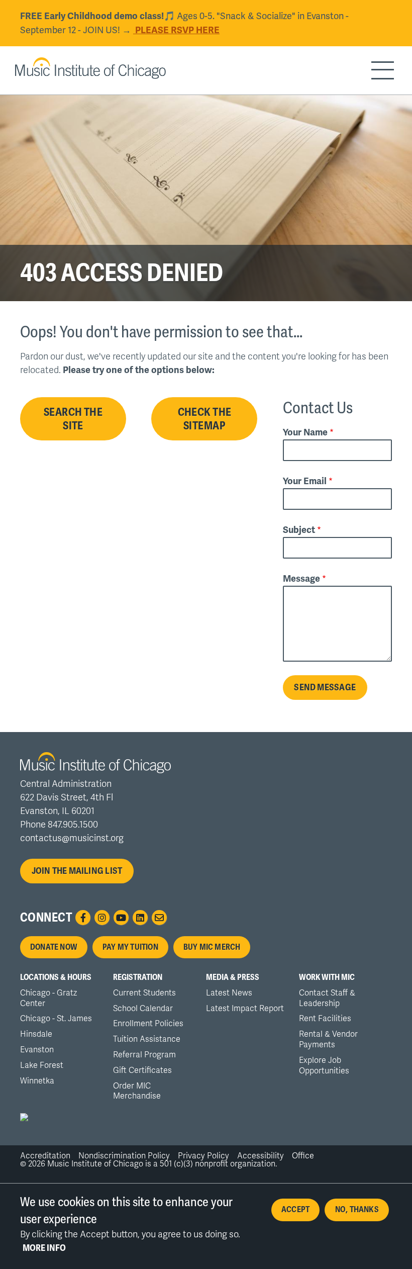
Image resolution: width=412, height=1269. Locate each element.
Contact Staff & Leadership (327, 998)
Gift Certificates (142, 1070)
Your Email (305, 480)
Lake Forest (41, 1065)
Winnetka (37, 1081)
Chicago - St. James (56, 1019)
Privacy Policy (203, 1156)
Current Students (144, 993)
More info (44, 1247)
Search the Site (73, 418)
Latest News (229, 993)
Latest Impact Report (245, 1009)
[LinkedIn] (140, 917)
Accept (295, 1210)
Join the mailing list (77, 870)
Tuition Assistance (146, 1039)
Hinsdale (36, 1034)
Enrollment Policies (148, 1024)
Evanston (37, 1050)
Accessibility (260, 1156)
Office (303, 1156)
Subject (299, 529)
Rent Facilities (325, 1019)
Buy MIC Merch (212, 947)
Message (301, 578)
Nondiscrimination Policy (124, 1156)
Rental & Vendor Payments (328, 1039)
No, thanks (357, 1210)
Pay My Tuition (130, 947)
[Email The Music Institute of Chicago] (159, 917)
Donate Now (53, 947)
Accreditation (45, 1156)
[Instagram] (102, 917)
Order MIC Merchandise (137, 1091)
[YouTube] (121, 917)
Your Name (305, 431)
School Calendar (143, 1009)
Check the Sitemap (205, 418)
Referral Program (144, 1055)
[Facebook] (82, 917)
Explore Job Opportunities (324, 1065)
